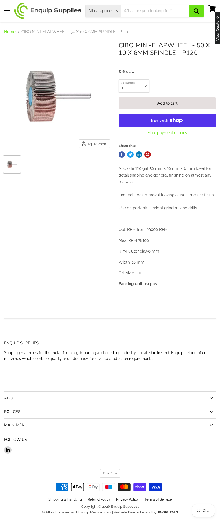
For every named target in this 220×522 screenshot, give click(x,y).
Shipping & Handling (65, 499)
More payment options (167, 133)
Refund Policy (99, 499)
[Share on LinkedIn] (139, 154)
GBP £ (107, 473)
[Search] (196, 11)
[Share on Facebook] (122, 154)
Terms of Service (158, 499)
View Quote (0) (217, 28)
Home (10, 32)
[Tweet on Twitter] (130, 154)
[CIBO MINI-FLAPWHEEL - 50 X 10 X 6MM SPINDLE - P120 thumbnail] (12, 164)
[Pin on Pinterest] (147, 154)
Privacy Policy (127, 499)
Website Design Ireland (133, 512)
